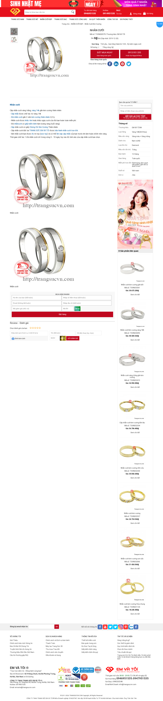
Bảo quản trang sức (89, 643)
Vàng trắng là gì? (123, 640)
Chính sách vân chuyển (54, 652)
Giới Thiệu (14, 640)
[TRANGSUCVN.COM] (15, 14)
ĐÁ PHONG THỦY (126, 19)
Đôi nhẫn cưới (17, 117)
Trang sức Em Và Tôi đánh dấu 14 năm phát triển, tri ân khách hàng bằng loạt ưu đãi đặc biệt (134, 657)
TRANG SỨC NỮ (32, 19)
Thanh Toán (50, 643)
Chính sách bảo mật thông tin (21, 643)
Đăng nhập (137, 14)
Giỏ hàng (148, 14)
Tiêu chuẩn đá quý (124, 652)
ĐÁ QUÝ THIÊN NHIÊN (97, 19)
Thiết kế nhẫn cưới (89, 640)
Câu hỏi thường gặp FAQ (19, 655)
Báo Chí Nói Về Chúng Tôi (19, 646)
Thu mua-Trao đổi (53, 649)
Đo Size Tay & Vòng (89, 646)
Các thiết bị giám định (125, 643)
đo (32, 134)
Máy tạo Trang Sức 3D (54, 646)
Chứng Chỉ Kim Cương (39, 127)
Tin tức (119, 14)
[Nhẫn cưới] (14, 31)
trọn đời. (74, 130)
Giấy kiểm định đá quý (90, 652)
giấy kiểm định (30, 124)
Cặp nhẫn (15, 114)
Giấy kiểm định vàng (89, 649)
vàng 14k (35, 110)
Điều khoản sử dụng (53, 655)
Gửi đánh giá (73, 338)
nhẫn (16, 124)
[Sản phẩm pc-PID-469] (135, 214)
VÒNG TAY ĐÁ (112, 19)
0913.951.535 (134, 53)
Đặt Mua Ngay (104, 53)
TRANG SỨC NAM (17, 19)
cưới (20, 124)
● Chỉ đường (28, 677)
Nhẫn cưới (15, 104)
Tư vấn (159, 24)
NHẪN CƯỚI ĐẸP (46, 19)
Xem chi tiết (135, 295)
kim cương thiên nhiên (40, 117)
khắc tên (28, 120)
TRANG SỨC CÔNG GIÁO (78, 19)
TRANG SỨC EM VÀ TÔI (39, 130)
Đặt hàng (62, 314)
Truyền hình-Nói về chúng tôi (21, 649)
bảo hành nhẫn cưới (63, 130)
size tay (44, 134)
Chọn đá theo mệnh (124, 649)
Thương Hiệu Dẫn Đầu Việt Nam (22, 652)
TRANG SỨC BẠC (60, 19)
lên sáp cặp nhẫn (63, 134)
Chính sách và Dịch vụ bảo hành (58, 640)
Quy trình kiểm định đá (125, 646)
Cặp (12, 127)
